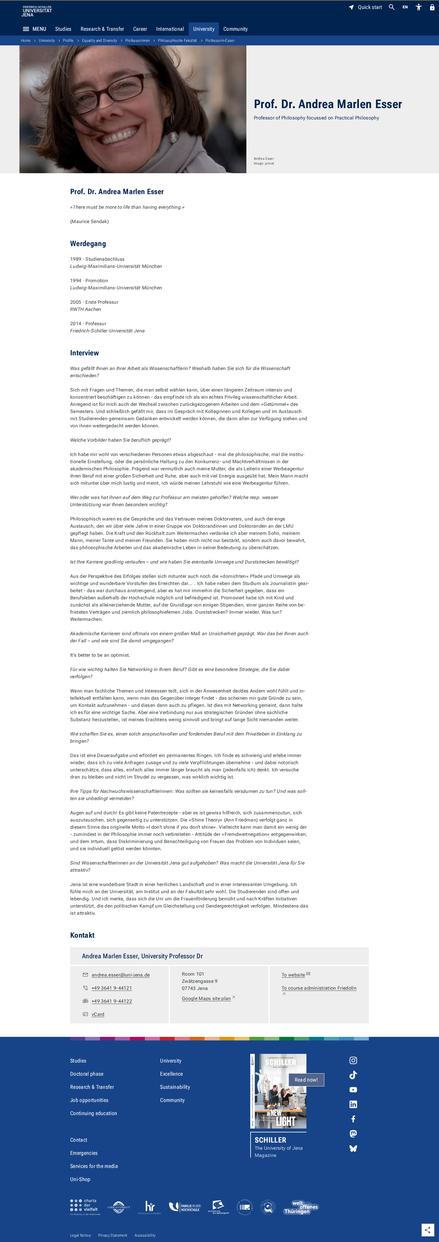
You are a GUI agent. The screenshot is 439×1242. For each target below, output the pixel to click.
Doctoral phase (86, 1074)
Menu (39, 29)
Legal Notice (80, 1235)
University (203, 29)
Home (25, 40)
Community (235, 29)
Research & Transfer (102, 29)
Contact (78, 1140)
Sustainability (175, 1087)
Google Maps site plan (209, 998)
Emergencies (84, 1153)
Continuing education (93, 1113)
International (170, 29)
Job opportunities (89, 1100)
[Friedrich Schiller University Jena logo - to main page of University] (37, 11)
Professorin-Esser (219, 40)
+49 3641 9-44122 (112, 1001)
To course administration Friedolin (319, 991)
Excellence (171, 1074)
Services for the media (94, 1166)
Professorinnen (137, 40)
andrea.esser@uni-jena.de (121, 975)
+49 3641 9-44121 (112, 988)
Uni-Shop (80, 1179)
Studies (63, 29)
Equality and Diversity (99, 40)
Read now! (306, 1080)
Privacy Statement (112, 1235)
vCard (98, 1014)
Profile (68, 40)
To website (296, 974)
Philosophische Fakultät (177, 40)
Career (140, 29)
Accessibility (145, 1235)
